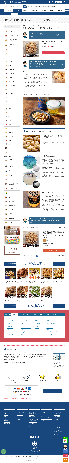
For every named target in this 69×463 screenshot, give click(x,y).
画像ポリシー (56, 434)
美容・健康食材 (7, 422)
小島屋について (35, 10)
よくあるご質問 (57, 427)
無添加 (54, 6)
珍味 (48, 13)
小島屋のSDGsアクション (33, 419)
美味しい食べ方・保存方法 (46, 417)
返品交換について (57, 413)
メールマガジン (31, 424)
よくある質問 (43, 10)
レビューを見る (9, 10)
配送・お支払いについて (58, 412)
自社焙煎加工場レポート (33, 420)
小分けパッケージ (7, 423)
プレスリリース (31, 426)
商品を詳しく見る (53, 250)
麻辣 (49, 6)
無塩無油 (44, 6)
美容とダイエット (20, 415)
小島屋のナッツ (11, 318)
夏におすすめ (38, 6)
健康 (17, 416)
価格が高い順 (33, 227)
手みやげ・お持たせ (20, 419)
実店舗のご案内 (31, 412)
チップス (27, 13)
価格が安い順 (29, 227)
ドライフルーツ (21, 13)
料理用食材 (6, 420)
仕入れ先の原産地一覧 (33, 422)
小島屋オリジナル (8, 13)
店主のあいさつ (31, 415)
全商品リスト (6, 424)
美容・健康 (54, 13)
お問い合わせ (56, 419)
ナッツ (14, 13)
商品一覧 (17, 10)
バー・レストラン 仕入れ (21, 412)
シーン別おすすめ (25, 10)
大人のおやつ (19, 413)
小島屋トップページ (8, 405)
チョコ (34, 13)
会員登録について (57, 415)
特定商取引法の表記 (58, 431)
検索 (25, 6)
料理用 (41, 13)
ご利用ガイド (51, 10)
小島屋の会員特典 (57, 416)
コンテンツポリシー (58, 432)
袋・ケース (61, 13)
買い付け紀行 (31, 423)
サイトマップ (56, 430)
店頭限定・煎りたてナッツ (33, 413)
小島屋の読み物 (60, 10)
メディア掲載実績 (32, 416)
